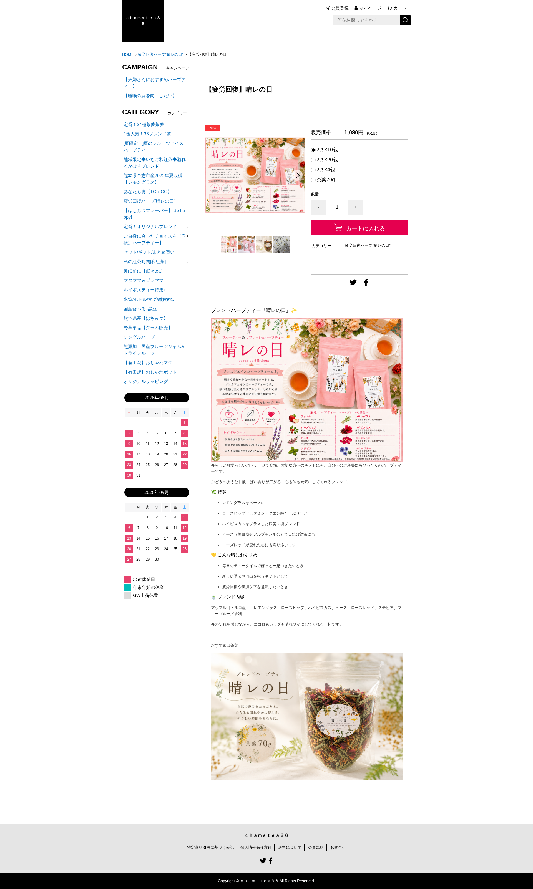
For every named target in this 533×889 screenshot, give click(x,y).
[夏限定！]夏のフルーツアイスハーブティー (153, 146)
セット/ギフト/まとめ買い (149, 252)
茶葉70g (325, 179)
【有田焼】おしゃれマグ (148, 362)
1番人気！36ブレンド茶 (147, 134)
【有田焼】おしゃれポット (150, 372)
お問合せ (338, 847)
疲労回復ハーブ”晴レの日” (160, 54)
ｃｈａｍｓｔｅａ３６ (142, 21)
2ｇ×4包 (325, 169)
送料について (289, 847)
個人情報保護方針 (255, 847)
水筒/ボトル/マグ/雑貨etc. (149, 299)
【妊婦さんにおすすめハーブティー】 (155, 83)
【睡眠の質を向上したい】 (150, 95)
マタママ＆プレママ (144, 280)
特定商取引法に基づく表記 (210, 847)
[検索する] (405, 20)
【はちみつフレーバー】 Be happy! (154, 214)
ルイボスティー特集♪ (145, 290)
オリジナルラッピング (146, 381)
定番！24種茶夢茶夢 (144, 124)
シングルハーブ (139, 337)
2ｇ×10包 (327, 149)
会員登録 (340, 8)
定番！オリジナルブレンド (150, 226)
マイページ (370, 8)
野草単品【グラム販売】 (148, 327)
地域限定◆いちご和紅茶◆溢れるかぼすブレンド (155, 162)
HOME (128, 54)
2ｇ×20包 (327, 159)
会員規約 (316, 847)
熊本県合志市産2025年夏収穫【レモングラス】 (153, 179)
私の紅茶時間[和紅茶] (145, 261)
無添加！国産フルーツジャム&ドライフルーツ (154, 350)
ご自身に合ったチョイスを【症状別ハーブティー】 (155, 239)
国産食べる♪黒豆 (140, 308)
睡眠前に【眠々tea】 (144, 271)
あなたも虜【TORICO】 (148, 191)
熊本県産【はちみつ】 (146, 318)
